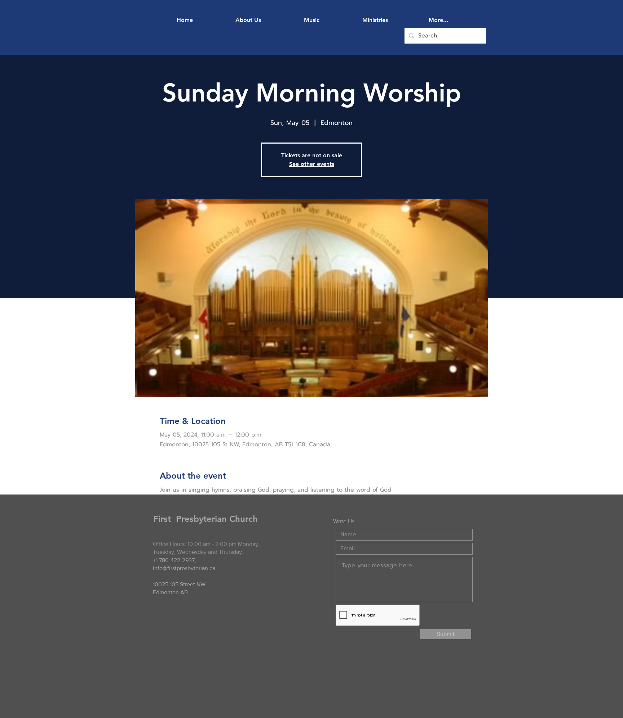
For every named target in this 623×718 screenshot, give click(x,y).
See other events (311, 164)
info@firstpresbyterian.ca (184, 568)
